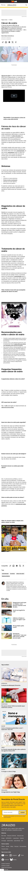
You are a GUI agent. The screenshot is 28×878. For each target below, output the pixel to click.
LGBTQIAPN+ (9, 838)
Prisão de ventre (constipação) (10, 180)
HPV (6, 405)
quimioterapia (17, 276)
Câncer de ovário (5, 75)
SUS (22, 840)
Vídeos (11, 846)
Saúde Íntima (10, 840)
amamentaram (20, 150)
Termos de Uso (4, 869)
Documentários (23, 846)
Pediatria (22, 838)
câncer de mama (16, 135)
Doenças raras (20, 835)
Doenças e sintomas (11, 835)
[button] (2, 42)
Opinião (7, 846)
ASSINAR (22, 812)
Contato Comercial (5, 863)
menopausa (11, 152)
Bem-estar (3, 835)
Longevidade (16, 838)
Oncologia (3, 840)
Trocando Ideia (4, 848)
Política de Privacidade (6, 867)
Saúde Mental (17, 840)
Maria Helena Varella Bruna (7, 35)
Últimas (3, 846)
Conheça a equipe (5, 865)
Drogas (3, 838)
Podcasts (16, 846)
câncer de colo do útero (7, 407)
